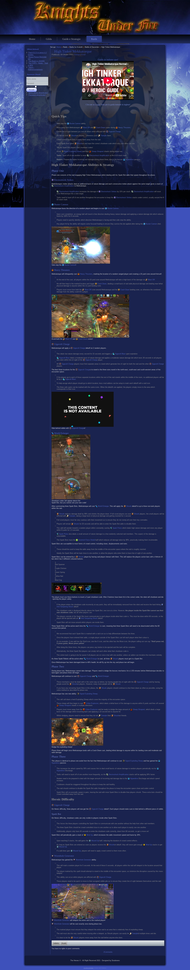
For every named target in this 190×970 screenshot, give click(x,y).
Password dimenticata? (37, 95)
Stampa (77, 55)
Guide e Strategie (71, 39)
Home (32, 39)
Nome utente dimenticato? (38, 93)
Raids (94, 39)
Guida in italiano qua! (108, 59)
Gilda (49, 39)
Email (83, 55)
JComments (107, 952)
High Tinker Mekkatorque (73, 51)
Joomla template (88, 968)
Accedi (31, 90)
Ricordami (30, 86)
